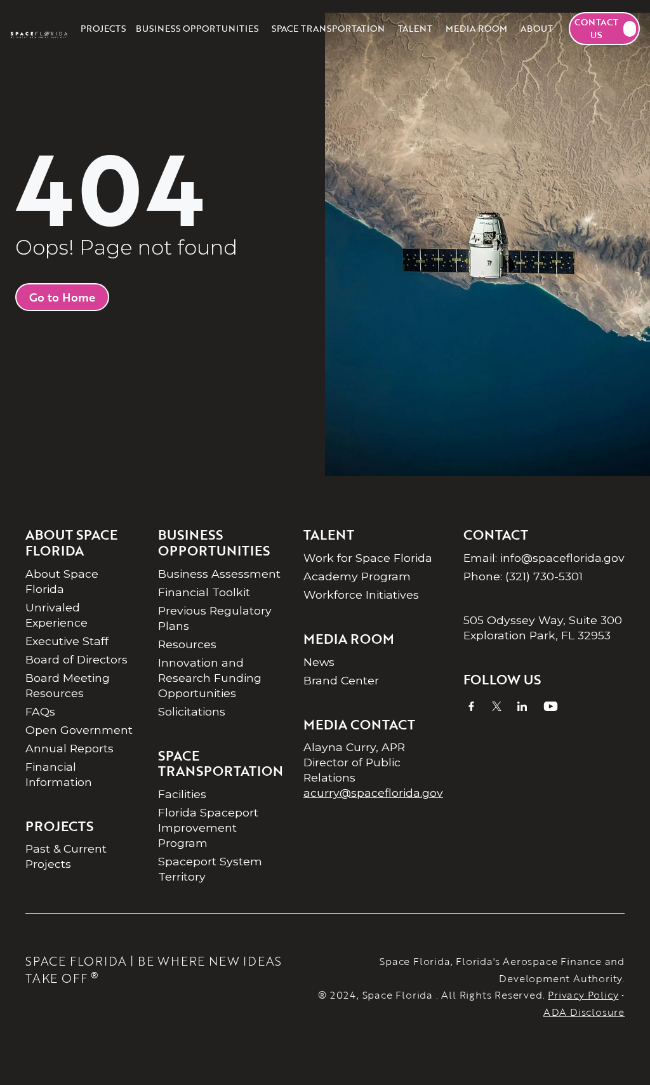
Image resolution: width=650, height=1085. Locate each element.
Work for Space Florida (367, 557)
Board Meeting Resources (67, 685)
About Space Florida (61, 581)
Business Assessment (219, 573)
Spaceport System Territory (210, 869)
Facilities (182, 794)
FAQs (40, 711)
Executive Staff (67, 641)
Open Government (79, 729)
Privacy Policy (583, 994)
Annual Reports (69, 748)
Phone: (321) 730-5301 (523, 576)
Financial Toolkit (204, 592)
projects (103, 28)
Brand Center (341, 680)
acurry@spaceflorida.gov (373, 792)
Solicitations (191, 711)
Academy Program (357, 576)
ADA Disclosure (584, 1012)
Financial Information (58, 774)
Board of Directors (76, 659)
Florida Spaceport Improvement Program (208, 827)
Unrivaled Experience (56, 615)
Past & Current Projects (66, 856)
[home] (39, 28)
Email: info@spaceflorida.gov (544, 557)
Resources (187, 644)
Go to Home (62, 297)
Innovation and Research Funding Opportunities (210, 678)
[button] (197, 29)
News (319, 662)
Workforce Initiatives (361, 594)
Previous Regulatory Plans (215, 618)
